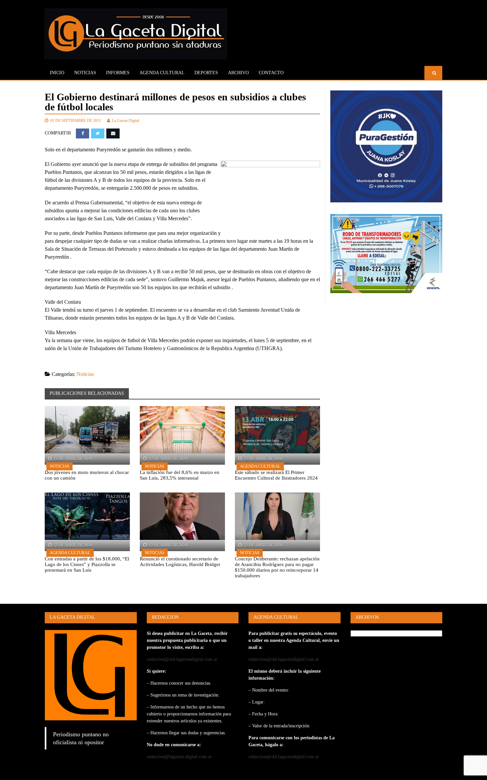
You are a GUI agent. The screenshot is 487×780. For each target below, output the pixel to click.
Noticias (85, 72)
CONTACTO (271, 72)
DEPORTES (206, 72)
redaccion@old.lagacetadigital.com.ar (182, 659)
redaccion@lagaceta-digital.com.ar (179, 756)
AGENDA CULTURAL (162, 72)
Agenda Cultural (260, 466)
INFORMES (118, 72)
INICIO (57, 72)
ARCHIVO (238, 72)
